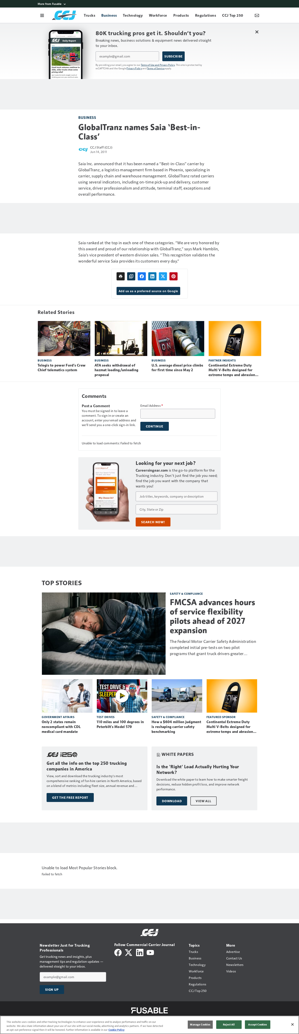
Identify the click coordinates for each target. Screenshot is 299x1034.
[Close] (292, 1024)
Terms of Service (156, 68)
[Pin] (173, 276)
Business (87, 117)
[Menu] (42, 15)
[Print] (121, 276)
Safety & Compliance (186, 593)
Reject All (229, 1024)
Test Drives (106, 717)
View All (203, 801)
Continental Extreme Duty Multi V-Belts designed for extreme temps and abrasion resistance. (231, 370)
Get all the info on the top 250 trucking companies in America (87, 766)
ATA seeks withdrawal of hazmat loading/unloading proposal (116, 370)
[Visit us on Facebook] (118, 952)
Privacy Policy (134, 68)
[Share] (142, 276)
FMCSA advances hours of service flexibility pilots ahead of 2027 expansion (212, 616)
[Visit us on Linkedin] (139, 952)
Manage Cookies (200, 1024)
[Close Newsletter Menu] (256, 31)
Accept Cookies (257, 1024)
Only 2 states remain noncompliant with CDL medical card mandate (61, 727)
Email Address (151, 405)
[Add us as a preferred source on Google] (131, 276)
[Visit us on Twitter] (129, 952)
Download (172, 801)
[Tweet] (163, 276)
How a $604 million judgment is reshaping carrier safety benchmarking (176, 727)
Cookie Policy (116, 1029)
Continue (154, 426)
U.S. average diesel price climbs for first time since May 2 (177, 367)
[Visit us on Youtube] (150, 952)
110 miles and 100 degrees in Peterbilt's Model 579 (120, 724)
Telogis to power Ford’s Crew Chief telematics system (61, 367)
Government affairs (58, 717)
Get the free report (70, 797)
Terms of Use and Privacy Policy (158, 64)
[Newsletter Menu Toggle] (256, 15)
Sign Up (52, 989)
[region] (149, 1025)
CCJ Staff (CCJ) (101, 147)
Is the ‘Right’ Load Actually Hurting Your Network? (197, 769)
